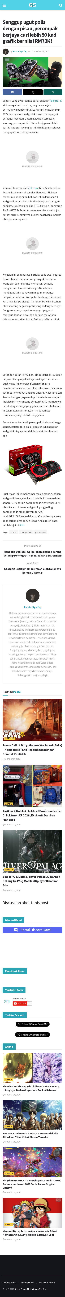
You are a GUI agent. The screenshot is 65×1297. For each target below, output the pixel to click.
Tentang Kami (9, 1282)
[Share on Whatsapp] (53, 92)
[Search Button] (60, 5)
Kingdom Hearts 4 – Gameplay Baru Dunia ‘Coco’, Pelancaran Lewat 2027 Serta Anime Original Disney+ (32, 1184)
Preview (9, 738)
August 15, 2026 (12, 1192)
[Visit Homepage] (32, 5)
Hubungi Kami (27, 1282)
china (14, 532)
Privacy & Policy (47, 1282)
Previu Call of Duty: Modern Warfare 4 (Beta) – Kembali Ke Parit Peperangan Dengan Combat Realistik (32, 749)
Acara (8, 804)
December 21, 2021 (40, 51)
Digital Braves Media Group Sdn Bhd (30, 1289)
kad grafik (56, 100)
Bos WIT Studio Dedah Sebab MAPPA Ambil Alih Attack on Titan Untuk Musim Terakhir (30, 1135)
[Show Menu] (4, 5)
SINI (21, 525)
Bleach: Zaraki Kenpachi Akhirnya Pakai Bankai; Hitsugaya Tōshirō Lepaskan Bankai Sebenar (31, 1088)
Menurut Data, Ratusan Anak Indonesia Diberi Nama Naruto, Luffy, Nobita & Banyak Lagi (30, 1232)
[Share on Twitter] (33, 92)
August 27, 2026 (12, 759)
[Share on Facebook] (12, 92)
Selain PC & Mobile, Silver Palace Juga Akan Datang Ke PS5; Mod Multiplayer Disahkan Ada (31, 881)
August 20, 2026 (12, 1094)
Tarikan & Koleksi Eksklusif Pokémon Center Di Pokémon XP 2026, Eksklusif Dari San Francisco (32, 815)
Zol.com (33, 188)
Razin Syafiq (20, 51)
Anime (8, 1079)
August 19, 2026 (12, 1141)
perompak (40, 532)
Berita (9, 869)
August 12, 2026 (12, 1239)
